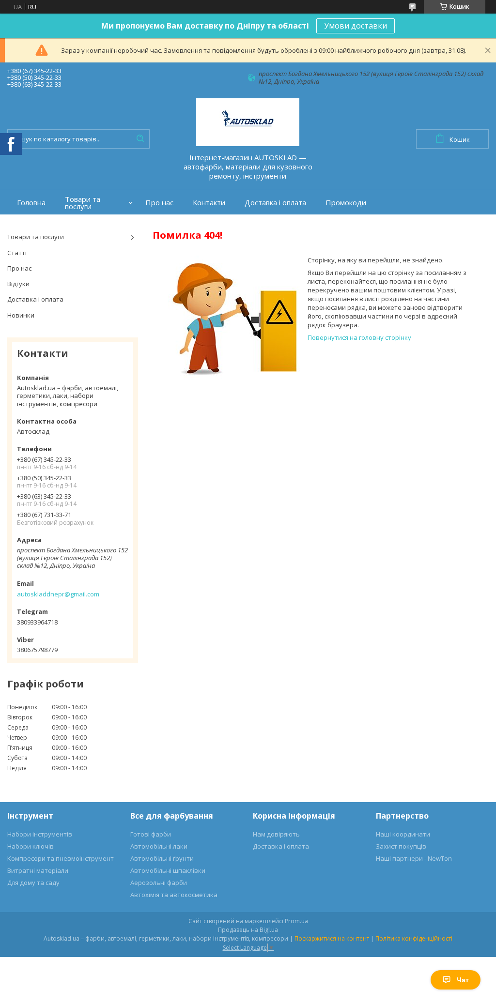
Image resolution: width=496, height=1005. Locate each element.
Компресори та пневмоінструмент (60, 858)
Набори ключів (30, 846)
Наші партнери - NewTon (414, 858)
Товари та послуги (82, 203)
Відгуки (18, 283)
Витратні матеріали (37, 870)
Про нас (159, 202)
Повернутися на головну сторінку (359, 337)
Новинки (20, 315)
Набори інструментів (39, 834)
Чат (463, 980)
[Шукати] (140, 139)
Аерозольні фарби (158, 882)
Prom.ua (296, 921)
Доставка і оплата (275, 202)
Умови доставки (355, 25)
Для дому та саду (33, 882)
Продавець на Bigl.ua (248, 930)
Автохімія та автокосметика (173, 894)
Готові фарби (150, 834)
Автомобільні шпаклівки (167, 870)
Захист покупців (401, 846)
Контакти (209, 202)
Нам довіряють (276, 834)
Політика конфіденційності (413, 938)
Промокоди (346, 202)
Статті (17, 252)
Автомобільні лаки (158, 846)
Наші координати (403, 834)
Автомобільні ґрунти (162, 858)
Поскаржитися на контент (331, 938)
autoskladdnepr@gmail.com (58, 594)
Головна (31, 202)
